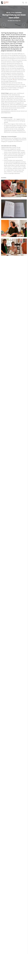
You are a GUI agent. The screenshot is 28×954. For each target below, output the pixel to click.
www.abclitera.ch (5, 111)
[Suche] (23, 3)
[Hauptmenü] (26, 3)
